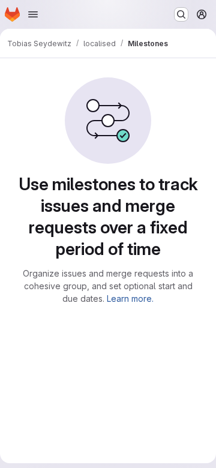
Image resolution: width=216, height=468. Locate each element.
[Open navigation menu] (33, 14)
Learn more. (130, 298)
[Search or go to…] (181, 14)
